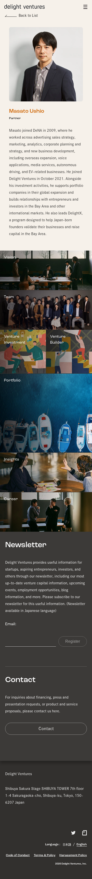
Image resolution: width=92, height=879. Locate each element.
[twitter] (73, 833)
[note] (84, 832)
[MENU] (85, 7)
